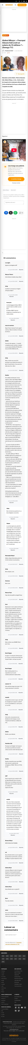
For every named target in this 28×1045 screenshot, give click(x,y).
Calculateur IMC (17, 980)
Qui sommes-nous (18, 996)
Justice (2, 975)
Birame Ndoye (9, 840)
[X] (19, 1007)
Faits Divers (3, 988)
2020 (3, 959)
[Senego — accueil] (9, 5)
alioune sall (13, 190)
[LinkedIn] (15, 1010)
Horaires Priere (17, 976)
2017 (16, 959)
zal (6, 852)
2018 (11, 959)
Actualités (5, 35)
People (2, 980)
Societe (2, 973)
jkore (6, 898)
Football (3, 984)
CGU (15, 1002)
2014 (3, 961)
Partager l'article (16, 182)
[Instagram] (25, 1007)
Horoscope (16, 982)
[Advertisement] (14, 20)
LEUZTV (2, 1002)
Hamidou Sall (8, 743)
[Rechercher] (15, 4)
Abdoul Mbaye (6, 190)
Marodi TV (3, 998)
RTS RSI (2, 1016)
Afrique (2, 991)
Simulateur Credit (18, 984)
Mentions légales (12, 1030)
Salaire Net (16, 975)
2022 (20, 956)
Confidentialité (21, 1030)
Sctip (6, 286)
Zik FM (2, 1013)
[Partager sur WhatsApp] (15, 212)
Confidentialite (17, 1000)
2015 (24, 959)
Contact (16, 998)
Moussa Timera (9, 274)
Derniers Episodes (4, 996)
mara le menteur (9, 325)
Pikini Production (4, 1004)
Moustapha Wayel (9, 555)
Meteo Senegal (17, 973)
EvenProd (3, 1000)
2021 (24, 956)
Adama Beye (8, 868)
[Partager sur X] (11, 212)
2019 (7, 959)
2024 (11, 956)
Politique (3, 971)
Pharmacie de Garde (18, 978)
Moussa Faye (8, 592)
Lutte (2, 986)
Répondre (21, 269)
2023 (16, 956)
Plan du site (6, 1030)
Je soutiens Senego (16, 179)
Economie (3, 976)
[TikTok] (26, 1)
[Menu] (2, 4)
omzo (6, 910)
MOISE (6, 341)
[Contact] (16, 1)
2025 (7, 956)
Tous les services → (18, 986)
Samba (7, 759)
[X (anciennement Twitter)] (22, 1)
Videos (2, 990)
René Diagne (8, 653)
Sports (2, 982)
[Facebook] (19, 1)
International (3, 978)
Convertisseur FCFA (18, 971)
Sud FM (2, 1014)
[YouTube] (24, 1)
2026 (3, 956)
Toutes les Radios (4, 1009)
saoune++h (8, 684)
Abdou (7, 732)
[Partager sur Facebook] (6, 212)
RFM (2, 1011)
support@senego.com (14, 1029)
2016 (20, 959)
